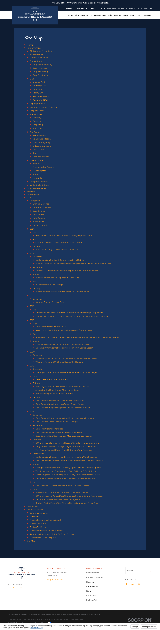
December (38, 257)
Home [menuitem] (70, 15)
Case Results (81, 8)
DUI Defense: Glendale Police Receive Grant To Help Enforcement (67, 443)
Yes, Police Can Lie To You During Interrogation (58, 499)
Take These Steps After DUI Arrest (52, 379)
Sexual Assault (39, 135)
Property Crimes (37, 111)
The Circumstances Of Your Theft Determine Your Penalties (64, 450)
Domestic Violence (39, 57)
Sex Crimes (35, 132)
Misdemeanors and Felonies (43, 107)
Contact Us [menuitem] (135, 15)
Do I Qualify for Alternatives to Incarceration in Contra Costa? (64, 348)
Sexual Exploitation (42, 139)
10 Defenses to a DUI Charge (49, 284)
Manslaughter (39, 171)
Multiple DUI (39, 82)
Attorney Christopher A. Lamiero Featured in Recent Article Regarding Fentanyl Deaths (77, 337)
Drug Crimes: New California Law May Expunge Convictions (64, 436)
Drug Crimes (36, 61)
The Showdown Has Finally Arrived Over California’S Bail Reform (66, 471)
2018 (32, 411)
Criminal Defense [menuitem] (98, 15)
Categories (35, 200)
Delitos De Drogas (38, 527)
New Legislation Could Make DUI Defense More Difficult (62, 386)
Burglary (37, 121)
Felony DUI (38, 93)
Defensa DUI (36, 516)
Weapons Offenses (39, 181)
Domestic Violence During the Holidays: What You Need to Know (66, 358)
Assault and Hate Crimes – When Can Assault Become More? (65, 330)
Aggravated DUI (40, 100)
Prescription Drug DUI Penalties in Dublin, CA (57, 249)
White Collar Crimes (39, 185)
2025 (32, 253)
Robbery (37, 117)
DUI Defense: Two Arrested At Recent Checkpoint (59, 432)
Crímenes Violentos (39, 513)
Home (30, 45)
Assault (36, 163)
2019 (32, 366)
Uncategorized (40, 225)
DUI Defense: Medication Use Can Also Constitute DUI (61, 400)
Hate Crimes (38, 218)
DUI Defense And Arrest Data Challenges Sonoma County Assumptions (69, 496)
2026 (32, 229)
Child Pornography (41, 142)
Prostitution (38, 149)
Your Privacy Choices (39, 623)
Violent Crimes (37, 160)
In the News (38, 221)
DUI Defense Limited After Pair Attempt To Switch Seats (62, 485)
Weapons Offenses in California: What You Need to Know (62, 291)
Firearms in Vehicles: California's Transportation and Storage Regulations (69, 312)
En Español (91, 600)
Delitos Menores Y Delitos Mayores (46, 530)
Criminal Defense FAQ (37, 188)
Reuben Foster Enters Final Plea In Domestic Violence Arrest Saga (67, 503)
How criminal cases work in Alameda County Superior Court (64, 235)
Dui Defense (38, 214)
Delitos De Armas (38, 523)
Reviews (68, 8)
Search (130, 570)
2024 (32, 295)
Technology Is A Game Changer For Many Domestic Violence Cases (68, 475)
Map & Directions (55, 579)
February (37, 383)
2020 (32, 352)
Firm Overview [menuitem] (81, 15)
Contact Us (32, 506)
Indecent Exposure (42, 146)
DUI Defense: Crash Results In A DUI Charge (57, 421)
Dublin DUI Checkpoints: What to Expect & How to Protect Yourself (68, 270)
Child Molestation (41, 156)
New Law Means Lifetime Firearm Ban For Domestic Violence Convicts (69, 460)
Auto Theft (38, 128)
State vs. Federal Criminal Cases (50, 302)
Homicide (37, 178)
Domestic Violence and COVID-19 (51, 327)
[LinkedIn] (133, 584)
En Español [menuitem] (147, 15)
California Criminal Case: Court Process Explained (59, 242)
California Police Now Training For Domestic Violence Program (65, 478)
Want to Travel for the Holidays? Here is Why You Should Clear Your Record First (73, 263)
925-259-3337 (145, 8)
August (36, 274)
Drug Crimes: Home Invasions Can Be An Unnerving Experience (66, 418)
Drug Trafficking (40, 71)
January (36, 246)
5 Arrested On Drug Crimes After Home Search (58, 390)
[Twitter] (139, 584)
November (38, 267)
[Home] (35, 15)
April (35, 239)
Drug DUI (37, 89)
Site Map (31, 541)
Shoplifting (38, 125)
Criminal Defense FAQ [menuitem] (118, 15)
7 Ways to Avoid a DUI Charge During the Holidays (59, 362)
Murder (36, 174)
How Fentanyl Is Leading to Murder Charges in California (62, 344)
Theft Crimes (36, 114)
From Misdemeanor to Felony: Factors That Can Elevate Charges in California (72, 316)
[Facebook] (126, 584)
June (35, 376)
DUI (32, 79)
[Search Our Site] (149, 570)
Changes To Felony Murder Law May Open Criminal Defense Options (68, 467)
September (38, 369)
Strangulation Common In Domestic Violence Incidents (62, 492)
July (34, 232)
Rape (35, 153)
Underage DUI (40, 85)
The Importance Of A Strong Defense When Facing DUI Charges (66, 372)
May (35, 323)
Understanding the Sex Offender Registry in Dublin (60, 260)
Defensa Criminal (35, 509)
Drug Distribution (41, 75)
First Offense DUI (41, 96)
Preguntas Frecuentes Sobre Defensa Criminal (52, 534)
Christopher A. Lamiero (41, 51)
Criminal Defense (35, 54)
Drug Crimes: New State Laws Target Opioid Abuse (60, 404)
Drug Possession (40, 68)
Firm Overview (34, 48)
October (37, 439)
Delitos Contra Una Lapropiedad (45, 520)
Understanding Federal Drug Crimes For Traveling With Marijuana (67, 457)
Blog (92, 8)
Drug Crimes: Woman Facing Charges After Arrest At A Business (66, 446)
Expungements (37, 103)
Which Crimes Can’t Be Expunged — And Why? (58, 278)
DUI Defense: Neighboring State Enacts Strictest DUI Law (63, 408)
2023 (32, 306)
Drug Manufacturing (42, 64)
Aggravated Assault (45, 167)
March (36, 341)
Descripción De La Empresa (43, 538)
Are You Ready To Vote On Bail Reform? (54, 393)
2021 (32, 320)
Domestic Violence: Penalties (49, 429)
